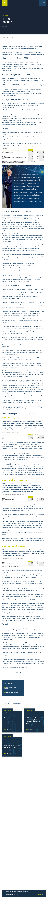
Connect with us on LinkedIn (12, 692)
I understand (39, 894)
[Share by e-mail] (9, 37)
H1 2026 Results (8, 718)
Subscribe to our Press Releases (10, 688)
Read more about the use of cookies (22, 893)
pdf (5, 673)
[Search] (41, 2)
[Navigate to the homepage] (4, 3)
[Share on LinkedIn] (7, 37)
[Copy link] (12, 37)
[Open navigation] (43, 2)
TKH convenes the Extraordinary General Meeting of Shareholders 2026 (33, 720)
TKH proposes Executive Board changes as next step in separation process (12, 745)
